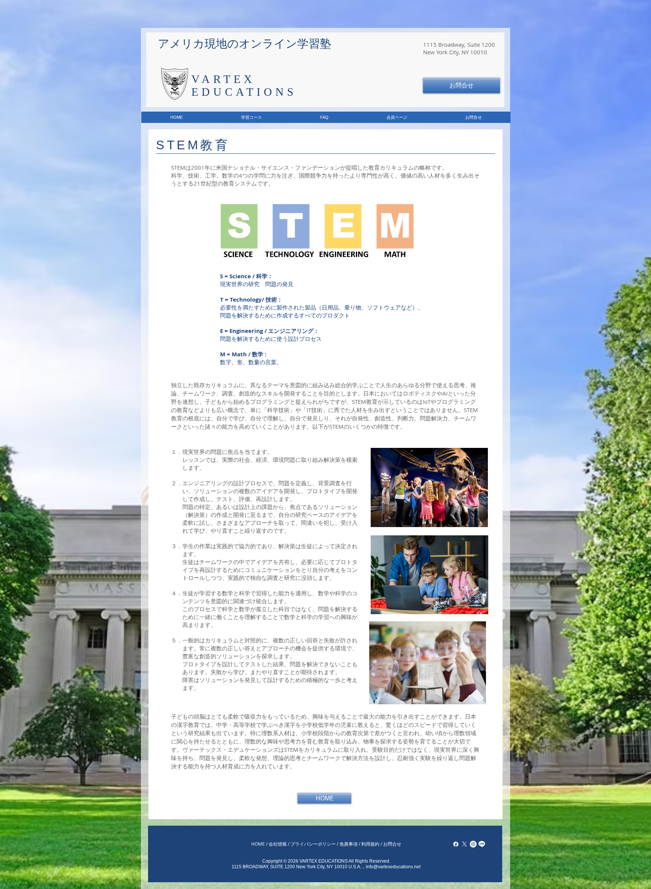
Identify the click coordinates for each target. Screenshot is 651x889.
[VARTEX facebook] (455, 844)
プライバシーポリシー (313, 844)
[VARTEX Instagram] (473, 844)
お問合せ (392, 844)
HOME (258, 844)
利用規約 (370, 844)
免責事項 (348, 844)
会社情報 (278, 844)
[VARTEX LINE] (481, 844)
